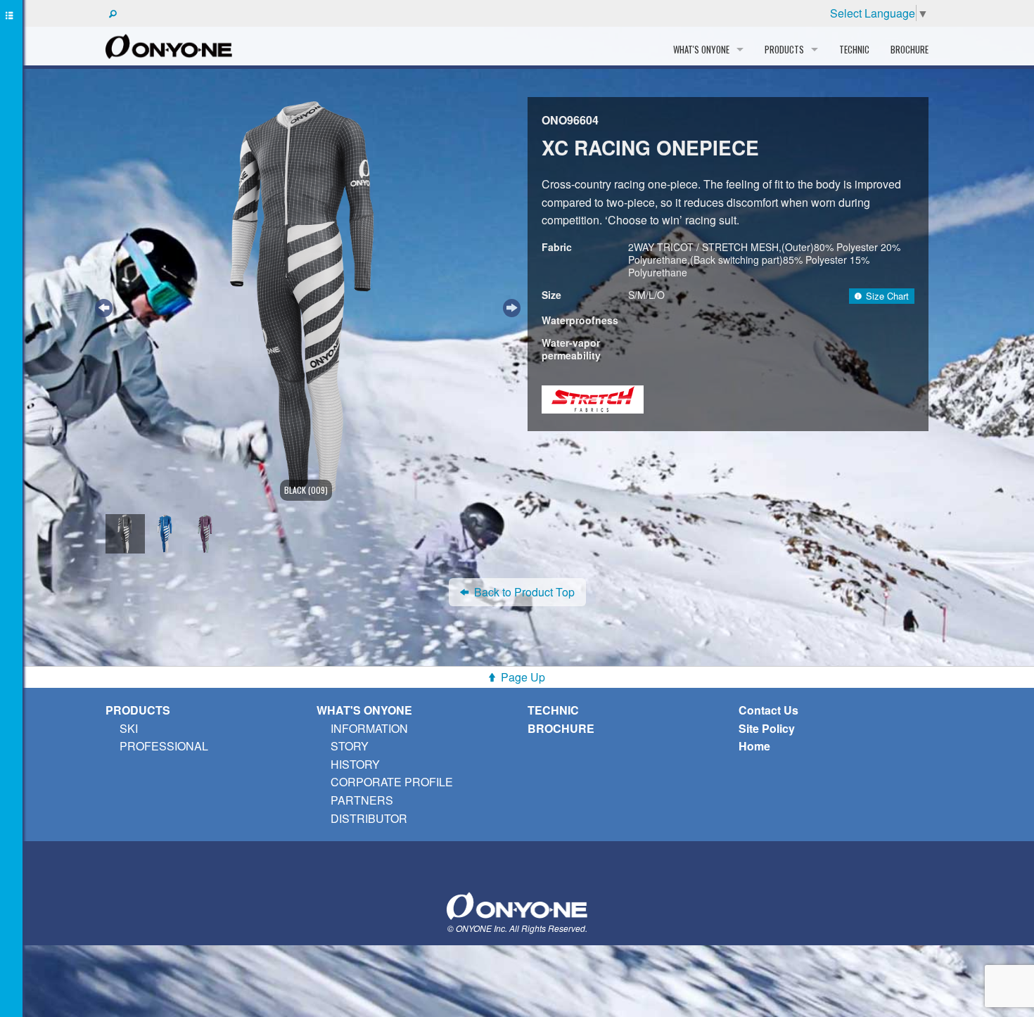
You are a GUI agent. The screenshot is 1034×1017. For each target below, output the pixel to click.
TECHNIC (854, 49)
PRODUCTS (138, 710)
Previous (102, 306)
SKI (129, 728)
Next (510, 306)
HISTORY (355, 764)
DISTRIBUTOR (369, 818)
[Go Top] (517, 904)
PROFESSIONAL (164, 746)
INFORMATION (369, 728)
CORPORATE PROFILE (392, 782)
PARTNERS (362, 800)
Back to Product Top (524, 592)
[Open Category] (11, 508)
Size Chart (887, 295)
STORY (350, 746)
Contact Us (768, 710)
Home (754, 746)
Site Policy (767, 728)
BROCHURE (909, 49)
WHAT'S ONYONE (364, 710)
